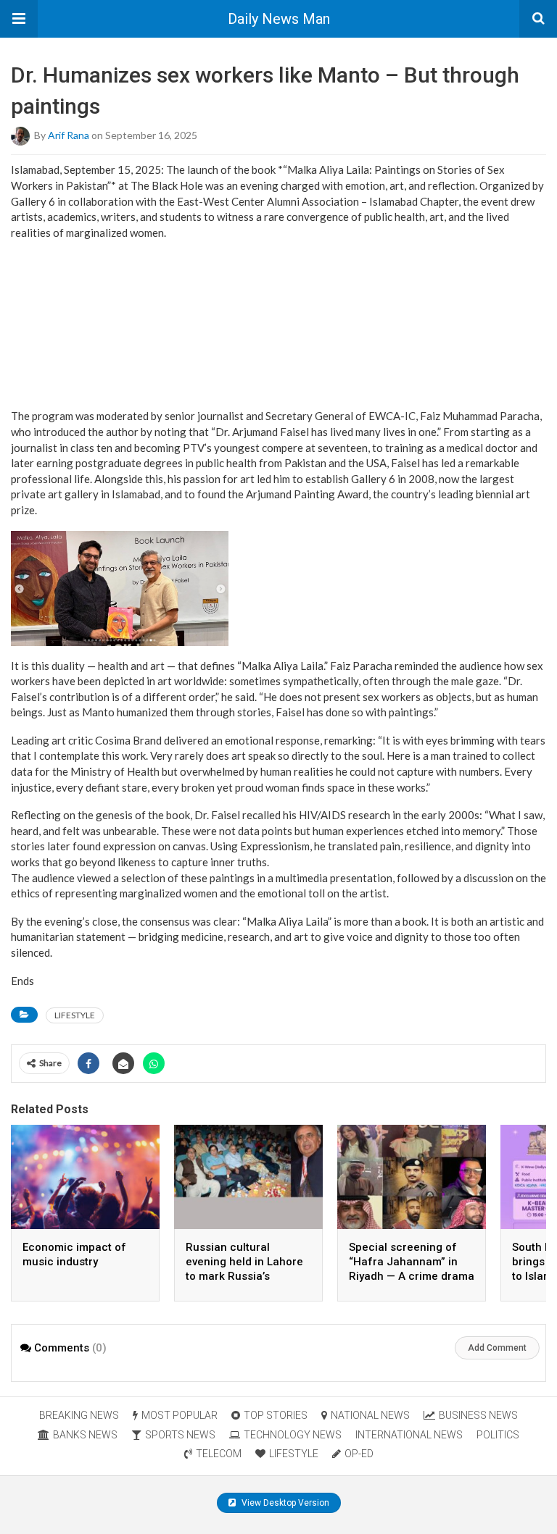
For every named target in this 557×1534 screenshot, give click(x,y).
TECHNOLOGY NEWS (293, 1435)
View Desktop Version (284, 1503)
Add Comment (497, 1348)
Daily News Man (279, 19)
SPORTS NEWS (180, 1435)
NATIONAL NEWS (370, 1415)
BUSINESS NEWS (478, 1415)
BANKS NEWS (85, 1435)
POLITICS (497, 1435)
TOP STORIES (276, 1415)
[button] (19, 19)
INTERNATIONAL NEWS (409, 1435)
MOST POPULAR (179, 1415)
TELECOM (219, 1453)
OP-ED (359, 1453)
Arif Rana (68, 135)
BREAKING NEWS (79, 1415)
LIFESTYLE (74, 1015)
